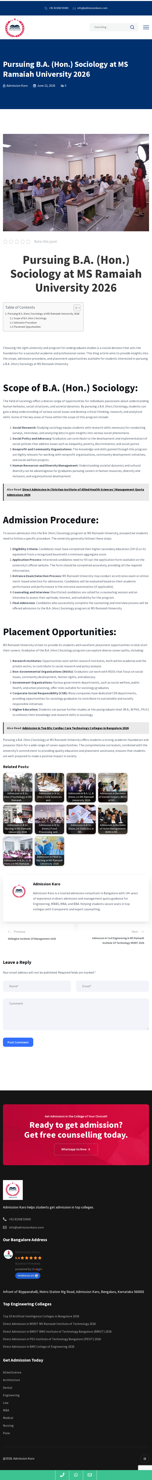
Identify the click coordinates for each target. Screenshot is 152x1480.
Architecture (11, 1380)
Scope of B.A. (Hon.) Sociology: (30, 318)
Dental (7, 1388)
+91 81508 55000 (58, 8)
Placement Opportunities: (27, 326)
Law (5, 1403)
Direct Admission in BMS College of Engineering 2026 (38, 1346)
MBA (6, 1410)
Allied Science (12, 1372)
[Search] (132, 28)
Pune (6, 1433)
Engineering (11, 1395)
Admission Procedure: (25, 322)
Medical (8, 1418)
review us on (26, 1275)
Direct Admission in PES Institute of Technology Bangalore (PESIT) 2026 (52, 1339)
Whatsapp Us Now (74, 1149)
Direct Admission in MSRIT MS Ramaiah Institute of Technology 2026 (49, 1324)
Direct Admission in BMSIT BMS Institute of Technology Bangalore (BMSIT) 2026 (57, 1331)
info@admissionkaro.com (92, 8)
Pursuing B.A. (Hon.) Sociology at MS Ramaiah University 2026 (43, 313)
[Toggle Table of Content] (74, 307)
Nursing (8, 1425)
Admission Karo (27, 1252)
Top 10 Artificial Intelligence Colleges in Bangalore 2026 (41, 1316)
